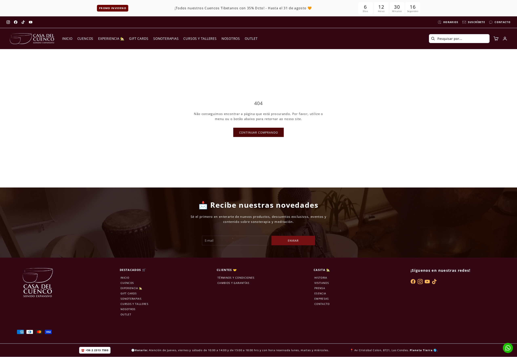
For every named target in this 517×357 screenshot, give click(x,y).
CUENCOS (85, 38)
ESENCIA (320, 293)
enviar (293, 240)
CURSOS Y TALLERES (199, 38)
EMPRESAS (321, 298)
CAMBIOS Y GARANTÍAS (234, 283)
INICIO (67, 38)
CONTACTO (322, 304)
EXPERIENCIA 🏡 (111, 38)
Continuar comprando (258, 132)
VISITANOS (321, 283)
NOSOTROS (231, 38)
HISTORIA (320, 277)
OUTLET (251, 38)
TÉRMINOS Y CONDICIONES (236, 277)
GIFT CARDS (138, 38)
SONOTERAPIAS (166, 38)
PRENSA (319, 288)
